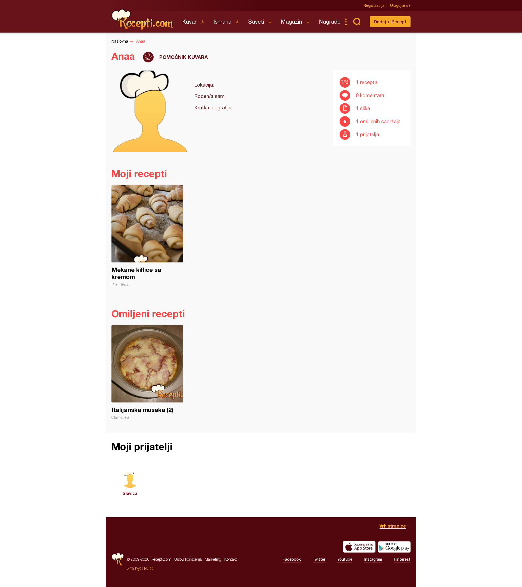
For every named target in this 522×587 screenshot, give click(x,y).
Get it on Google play (394, 547)
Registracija (373, 5)
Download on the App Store (359, 547)
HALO (147, 568)
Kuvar (189, 21)
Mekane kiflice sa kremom (147, 236)
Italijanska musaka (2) (147, 372)
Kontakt (230, 559)
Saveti (256, 21)
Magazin (291, 21)
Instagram (373, 559)
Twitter (319, 559)
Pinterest (402, 559)
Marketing (213, 559)
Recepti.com (142, 19)
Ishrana (222, 21)
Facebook (292, 559)
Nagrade (329, 21)
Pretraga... (357, 22)
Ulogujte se (400, 5)
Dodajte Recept (390, 21)
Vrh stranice (393, 525)
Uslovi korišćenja (188, 559)
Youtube (344, 559)
